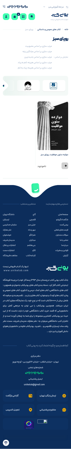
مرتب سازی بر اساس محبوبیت (38, 46)
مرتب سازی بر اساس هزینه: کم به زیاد (35, 63)
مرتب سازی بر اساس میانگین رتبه (37, 52)
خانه (66, 29)
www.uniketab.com (16, 270)
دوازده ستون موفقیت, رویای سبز (54, 155)
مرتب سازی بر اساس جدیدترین (38, 57)
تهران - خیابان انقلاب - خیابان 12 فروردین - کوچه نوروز (35, 362)
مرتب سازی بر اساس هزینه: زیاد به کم (35, 68)
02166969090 (34, 373)
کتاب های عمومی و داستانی (49, 29)
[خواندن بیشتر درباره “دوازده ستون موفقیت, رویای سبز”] (65, 165)
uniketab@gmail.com (34, 384)
